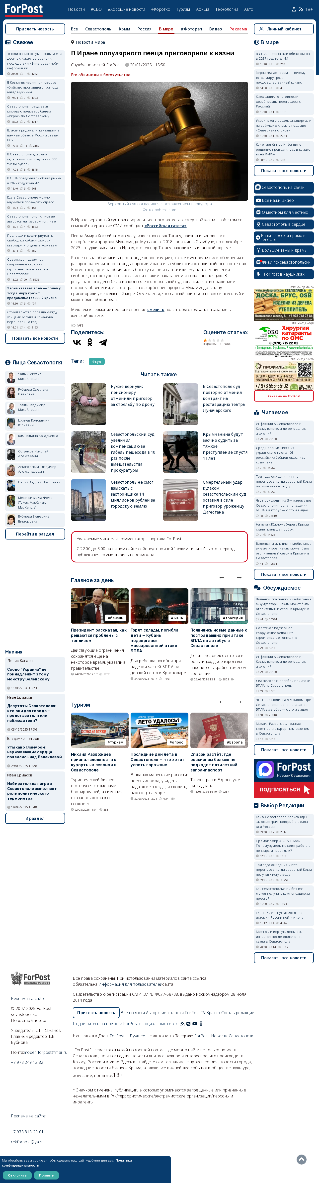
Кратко (213, 1012)
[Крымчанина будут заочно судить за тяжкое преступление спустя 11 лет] (180, 433)
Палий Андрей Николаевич (40, 482)
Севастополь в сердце (283, 224)
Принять (46, 1175)
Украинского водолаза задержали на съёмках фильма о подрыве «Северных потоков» (283, 125)
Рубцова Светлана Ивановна (33, 392)
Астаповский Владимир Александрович (37, 469)
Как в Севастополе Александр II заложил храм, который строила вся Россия (282, 822)
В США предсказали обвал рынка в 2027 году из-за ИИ (34, 180)
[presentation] (222, 576)
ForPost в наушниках (284, 274)
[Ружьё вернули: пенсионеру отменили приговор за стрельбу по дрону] (88, 385)
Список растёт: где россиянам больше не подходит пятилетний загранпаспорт (214, 762)
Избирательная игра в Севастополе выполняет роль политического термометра (32, 791)
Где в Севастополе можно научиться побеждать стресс (30, 200)
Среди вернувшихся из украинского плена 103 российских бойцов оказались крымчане (280, 455)
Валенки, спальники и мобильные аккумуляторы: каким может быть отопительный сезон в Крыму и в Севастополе (284, 550)
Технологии (226, 9)
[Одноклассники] (90, 342)
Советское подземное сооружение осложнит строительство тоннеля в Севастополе (28, 266)
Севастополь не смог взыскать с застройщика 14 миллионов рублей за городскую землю (133, 494)
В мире (166, 28)
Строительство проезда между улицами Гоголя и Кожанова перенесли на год (32, 317)
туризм (116, 742)
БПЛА (178, 618)
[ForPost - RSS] (182, 1023)
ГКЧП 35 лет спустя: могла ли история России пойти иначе (280, 915)
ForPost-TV (195, 1012)
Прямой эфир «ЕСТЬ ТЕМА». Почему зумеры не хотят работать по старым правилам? (283, 846)
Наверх (303, 1159)
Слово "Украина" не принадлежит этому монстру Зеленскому (28, 674)
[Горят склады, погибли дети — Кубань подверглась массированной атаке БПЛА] (159, 591)
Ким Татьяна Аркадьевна (38, 435)
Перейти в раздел (35, 534)
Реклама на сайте (28, 998)
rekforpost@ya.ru (27, 1142)
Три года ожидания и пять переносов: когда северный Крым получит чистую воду (284, 481)
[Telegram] (103, 342)
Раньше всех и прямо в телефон (283, 237)
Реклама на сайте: (28, 1116)
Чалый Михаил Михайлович (30, 376)
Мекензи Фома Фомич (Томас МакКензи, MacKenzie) (36, 502)
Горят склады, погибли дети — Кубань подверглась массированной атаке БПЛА (154, 640)
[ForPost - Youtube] (194, 1023)
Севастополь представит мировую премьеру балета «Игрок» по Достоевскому (29, 111)
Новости (76, 9)
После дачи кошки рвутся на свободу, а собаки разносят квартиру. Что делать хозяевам (32, 240)
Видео (215, 29)
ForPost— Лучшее (127, 1036)
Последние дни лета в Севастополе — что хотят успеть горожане (157, 759)
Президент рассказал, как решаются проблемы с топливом (99, 635)
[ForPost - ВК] (188, 1023)
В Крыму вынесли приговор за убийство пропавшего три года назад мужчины (32, 87)
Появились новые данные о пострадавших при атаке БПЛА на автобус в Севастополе (218, 638)
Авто (248, 9)
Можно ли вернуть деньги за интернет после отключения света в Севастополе (279, 936)
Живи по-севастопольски (286, 262)
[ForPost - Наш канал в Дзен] (204, 1023)
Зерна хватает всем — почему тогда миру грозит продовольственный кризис (34, 293)
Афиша (203, 9)
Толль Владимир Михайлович (31, 407)
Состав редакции (237, 1012)
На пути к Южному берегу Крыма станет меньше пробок (282, 527)
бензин (116, 618)
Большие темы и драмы (284, 250)
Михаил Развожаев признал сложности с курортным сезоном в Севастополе (94, 762)
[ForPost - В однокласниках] (201, 1023)
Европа (236, 742)
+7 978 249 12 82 (27, 1062)
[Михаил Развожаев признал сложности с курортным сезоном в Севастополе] (100, 715)
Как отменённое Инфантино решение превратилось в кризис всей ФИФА (283, 149)
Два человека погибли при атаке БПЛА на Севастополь (283, 683)
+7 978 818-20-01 (27, 1132)
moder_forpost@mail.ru (45, 1052)
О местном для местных (285, 212)
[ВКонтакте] (77, 342)
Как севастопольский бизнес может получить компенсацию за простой (283, 893)
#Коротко (160, 9)
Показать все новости (35, 338)
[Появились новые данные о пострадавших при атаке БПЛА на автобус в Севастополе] (219, 591)
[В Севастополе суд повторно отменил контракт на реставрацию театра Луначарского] (180, 385)
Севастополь (98, 29)
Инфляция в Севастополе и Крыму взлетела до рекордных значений (281, 429)
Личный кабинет (284, 29)
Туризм (183, 9)
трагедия (234, 618)
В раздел (35, 818)
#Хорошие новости (126, 9)
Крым (124, 29)
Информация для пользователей (130, 984)
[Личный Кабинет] (294, 9)
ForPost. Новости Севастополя (224, 1036)
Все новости (133, 1012)
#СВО (96, 9)
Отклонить (17, 1175)
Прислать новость (35, 29)
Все (74, 29)
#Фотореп (191, 29)
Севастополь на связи (283, 187)
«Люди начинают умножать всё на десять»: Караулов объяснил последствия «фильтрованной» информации (35, 61)
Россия (145, 29)
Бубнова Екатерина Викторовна (33, 519)
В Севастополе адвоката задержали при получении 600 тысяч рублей (32, 159)
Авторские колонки (165, 1012)
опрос (177, 742)
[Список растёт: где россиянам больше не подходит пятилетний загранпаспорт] (219, 715)
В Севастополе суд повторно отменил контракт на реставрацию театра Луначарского (224, 398)
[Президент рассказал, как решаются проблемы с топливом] (100, 591)
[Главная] (24, 7)
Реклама (238, 28)
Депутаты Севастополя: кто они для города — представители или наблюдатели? (31, 713)
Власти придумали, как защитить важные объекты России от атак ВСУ (33, 135)
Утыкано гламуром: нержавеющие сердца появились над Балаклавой (34, 752)
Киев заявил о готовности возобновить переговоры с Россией (278, 101)
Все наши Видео (278, 200)
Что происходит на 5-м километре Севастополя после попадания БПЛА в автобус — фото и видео (283, 505)
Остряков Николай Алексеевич (33, 453)
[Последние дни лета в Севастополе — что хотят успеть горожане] (159, 715)
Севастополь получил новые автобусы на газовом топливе (31, 218)
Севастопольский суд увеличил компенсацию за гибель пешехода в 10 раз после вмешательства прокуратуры (133, 452)
